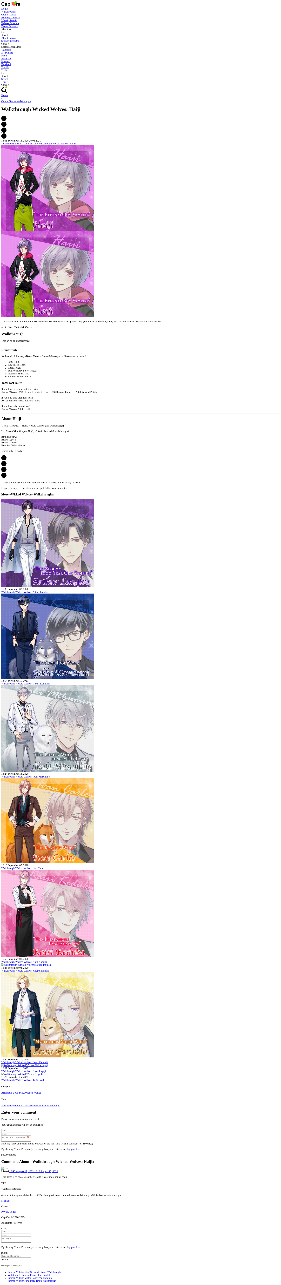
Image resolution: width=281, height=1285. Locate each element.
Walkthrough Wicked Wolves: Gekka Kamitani (25, 683)
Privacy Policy (8, 1211)
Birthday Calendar (10, 17)
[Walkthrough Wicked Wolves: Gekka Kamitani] (47, 677)
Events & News (9, 26)
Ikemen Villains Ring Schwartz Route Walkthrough (34, 1272)
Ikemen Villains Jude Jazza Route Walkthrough (32, 1280)
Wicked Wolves (33, 1092)
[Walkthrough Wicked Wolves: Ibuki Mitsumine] (47, 770)
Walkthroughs (8, 11)
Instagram (6, 58)
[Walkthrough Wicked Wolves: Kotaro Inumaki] (26, 964)
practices (75, 1149)
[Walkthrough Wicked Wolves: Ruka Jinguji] (24, 1065)
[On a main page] (10, 5)
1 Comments (7, 143)
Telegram (6, 49)
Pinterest (5, 61)
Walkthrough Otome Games (15, 1105)
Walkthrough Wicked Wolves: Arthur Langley (24, 592)
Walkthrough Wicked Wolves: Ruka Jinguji (23, 1071)
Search (4, 79)
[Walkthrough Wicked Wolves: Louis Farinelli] (47, 1056)
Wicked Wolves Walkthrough (45, 1105)
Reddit (4, 55)
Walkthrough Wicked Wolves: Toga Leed (22, 1080)
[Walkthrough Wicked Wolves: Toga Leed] (23, 1074)
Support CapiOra (10, 41)
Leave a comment (45, 143)
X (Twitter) (7, 52)
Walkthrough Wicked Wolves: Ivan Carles (22, 868)
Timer (4, 82)
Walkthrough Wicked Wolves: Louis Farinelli (24, 1062)
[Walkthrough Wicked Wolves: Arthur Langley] (47, 586)
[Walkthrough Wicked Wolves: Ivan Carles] (47, 862)
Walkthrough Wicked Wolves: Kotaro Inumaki (25, 970)
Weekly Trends (9, 20)
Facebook (6, 64)
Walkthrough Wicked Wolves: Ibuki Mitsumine (25, 776)
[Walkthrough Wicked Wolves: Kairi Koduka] (47, 956)
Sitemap (5, 1200)
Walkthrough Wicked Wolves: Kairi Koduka (24, 961)
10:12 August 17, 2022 (21, 1171)
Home (4, 8)
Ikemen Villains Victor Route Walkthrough (30, 1278)
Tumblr (5, 67)
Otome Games (8, 14)
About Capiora (9, 38)
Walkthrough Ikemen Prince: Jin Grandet (29, 1275)
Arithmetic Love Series (13, 1092)
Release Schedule (10, 23)
